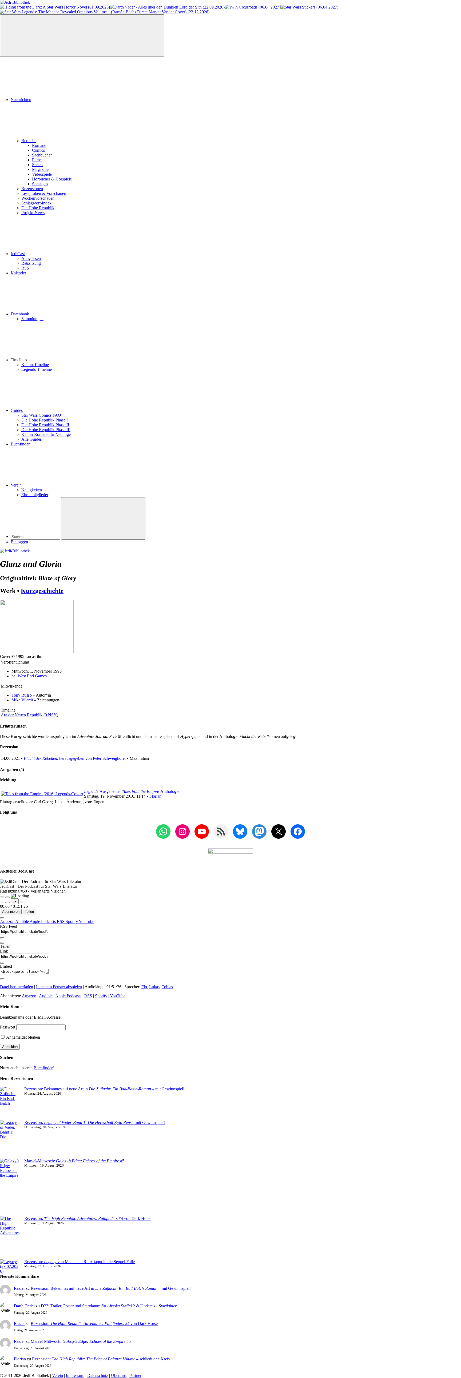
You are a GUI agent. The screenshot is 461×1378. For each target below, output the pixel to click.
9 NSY (51, 715)
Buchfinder (20, 444)
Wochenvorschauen (37, 198)
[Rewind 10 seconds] (7, 902)
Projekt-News (33, 212)
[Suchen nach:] (36, 536)
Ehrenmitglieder (34, 494)
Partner (135, 1375)
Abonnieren (10, 912)
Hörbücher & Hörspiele (52, 179)
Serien (37, 164)
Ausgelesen (31, 258)
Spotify (72, 921)
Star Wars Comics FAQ (41, 415)
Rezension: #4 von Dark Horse (87, 1218)
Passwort (7, 1027)
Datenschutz (97, 1375)
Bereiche (28, 140)
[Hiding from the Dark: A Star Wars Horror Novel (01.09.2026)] (55, 7)
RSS (25, 268)
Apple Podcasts (43, 921)
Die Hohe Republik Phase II (45, 425)
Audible (22, 921)
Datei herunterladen (16, 987)
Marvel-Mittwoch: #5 (74, 1161)
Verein (16, 485)
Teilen (29, 912)
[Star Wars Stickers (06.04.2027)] (309, 7)
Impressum (75, 1375)
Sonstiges (40, 184)
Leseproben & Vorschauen (43, 193)
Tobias (167, 987)
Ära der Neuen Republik (21, 715)
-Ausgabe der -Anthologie (131, 791)
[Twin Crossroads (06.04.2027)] (252, 7)
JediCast (18, 253)
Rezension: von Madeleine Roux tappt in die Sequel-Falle (79, 1261)
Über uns (118, 1375)
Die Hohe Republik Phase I (44, 420)
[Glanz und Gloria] (37, 651)
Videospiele (42, 174)
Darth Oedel (24, 1306)
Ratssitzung (31, 263)
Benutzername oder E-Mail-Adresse (30, 1017)
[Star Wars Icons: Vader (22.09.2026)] (167, 7)
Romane (39, 145)
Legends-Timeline (36, 369)
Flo (144, 987)
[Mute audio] (2, 902)
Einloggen (19, 542)
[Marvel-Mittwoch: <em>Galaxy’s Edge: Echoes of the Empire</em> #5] (10, 1187)
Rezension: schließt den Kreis (101, 1359)
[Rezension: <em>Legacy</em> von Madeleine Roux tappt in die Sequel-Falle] (10, 1266)
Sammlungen (32, 318)
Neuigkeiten (31, 490)
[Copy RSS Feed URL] (2, 938)
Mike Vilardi (22, 700)
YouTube (86, 921)
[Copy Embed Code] (2, 979)
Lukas (154, 987)
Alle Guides (31, 439)
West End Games (32, 676)
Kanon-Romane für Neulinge (46, 434)
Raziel (19, 1288)
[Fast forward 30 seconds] (22, 902)
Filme (37, 160)
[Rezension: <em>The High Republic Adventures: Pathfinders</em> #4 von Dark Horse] (10, 1237)
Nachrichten (21, 99)
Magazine (40, 169)
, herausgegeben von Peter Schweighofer (75, 758)
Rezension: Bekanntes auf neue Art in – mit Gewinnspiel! (104, 1089)
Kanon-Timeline (35, 364)
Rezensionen (32, 188)
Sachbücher (42, 155)
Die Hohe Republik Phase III (45, 429)
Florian (155, 796)
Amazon (7, 921)
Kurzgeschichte (42, 590)
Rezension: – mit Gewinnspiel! (94, 1122)
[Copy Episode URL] (2, 963)
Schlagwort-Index (36, 203)
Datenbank (20, 314)
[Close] (2, 918)
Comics (38, 150)
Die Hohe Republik (37, 208)
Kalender (18, 273)
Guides (17, 410)
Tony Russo (21, 695)
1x (15, 901)
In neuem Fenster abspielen (59, 987)
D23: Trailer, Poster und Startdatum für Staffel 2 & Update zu (109, 1306)
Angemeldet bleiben (22, 1037)
